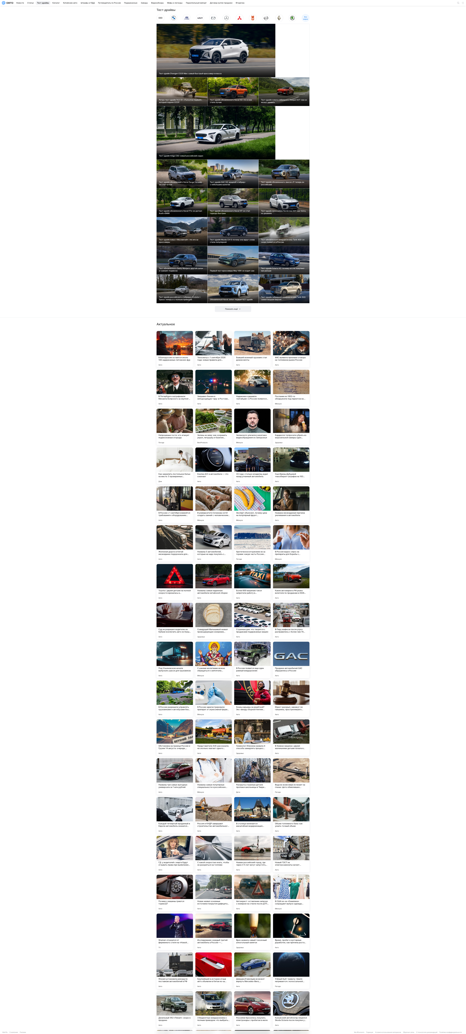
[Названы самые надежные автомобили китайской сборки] (213, 582)
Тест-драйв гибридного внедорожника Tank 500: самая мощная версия (283, 298)
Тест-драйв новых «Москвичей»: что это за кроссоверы (178, 241)
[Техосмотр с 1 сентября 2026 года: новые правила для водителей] (213, 349)
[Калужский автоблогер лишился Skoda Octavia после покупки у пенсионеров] (291, 1009)
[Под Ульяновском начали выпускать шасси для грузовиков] (175, 660)
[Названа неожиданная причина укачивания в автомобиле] (291, 504)
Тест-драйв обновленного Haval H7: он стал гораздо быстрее (230, 212)
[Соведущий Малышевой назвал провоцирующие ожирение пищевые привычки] (213, 621)
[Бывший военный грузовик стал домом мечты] (252, 349)
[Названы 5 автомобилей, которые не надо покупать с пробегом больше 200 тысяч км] (213, 543)
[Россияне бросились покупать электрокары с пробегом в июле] (252, 1009)
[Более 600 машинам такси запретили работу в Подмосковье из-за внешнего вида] (252, 582)
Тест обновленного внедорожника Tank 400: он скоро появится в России (282, 241)
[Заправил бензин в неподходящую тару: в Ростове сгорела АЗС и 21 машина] (213, 388)
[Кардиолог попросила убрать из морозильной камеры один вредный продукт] (291, 427)
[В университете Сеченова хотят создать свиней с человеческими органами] (213, 504)
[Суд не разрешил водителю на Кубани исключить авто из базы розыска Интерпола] (175, 621)
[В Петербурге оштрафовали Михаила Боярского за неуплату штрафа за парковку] (175, 388)
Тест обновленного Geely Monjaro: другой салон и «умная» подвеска (181, 269)
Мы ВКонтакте (359, 1032)
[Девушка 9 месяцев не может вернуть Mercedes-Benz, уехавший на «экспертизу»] (252, 970)
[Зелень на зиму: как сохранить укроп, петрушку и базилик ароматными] (213, 427)
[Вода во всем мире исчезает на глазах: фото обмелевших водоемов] (291, 776)
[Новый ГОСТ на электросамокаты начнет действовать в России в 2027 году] (291, 854)
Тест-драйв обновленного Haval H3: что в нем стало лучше (231, 101)
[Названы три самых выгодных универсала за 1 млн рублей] (175, 776)
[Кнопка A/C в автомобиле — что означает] (213, 466)
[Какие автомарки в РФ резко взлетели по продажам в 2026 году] (291, 582)
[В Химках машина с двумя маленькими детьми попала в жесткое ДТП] (291, 737)
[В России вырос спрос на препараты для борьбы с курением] (291, 543)
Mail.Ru (5, 1032)
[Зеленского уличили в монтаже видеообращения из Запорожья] (252, 427)
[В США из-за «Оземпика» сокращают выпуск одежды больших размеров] (291, 893)
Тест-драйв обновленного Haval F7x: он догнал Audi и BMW (180, 212)
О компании (13, 1032)
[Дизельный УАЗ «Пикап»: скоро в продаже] (175, 1009)
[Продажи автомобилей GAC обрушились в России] (291, 660)
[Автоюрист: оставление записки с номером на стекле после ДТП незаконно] (252, 893)
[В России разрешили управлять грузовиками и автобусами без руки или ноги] (175, 699)
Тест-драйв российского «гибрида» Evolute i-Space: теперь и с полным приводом (180, 298)
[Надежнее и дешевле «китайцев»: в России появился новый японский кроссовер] (252, 388)
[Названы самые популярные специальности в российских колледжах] (213, 776)
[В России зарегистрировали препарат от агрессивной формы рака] (213, 699)
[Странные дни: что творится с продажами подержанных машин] (252, 621)
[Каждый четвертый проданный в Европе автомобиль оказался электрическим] (175, 815)
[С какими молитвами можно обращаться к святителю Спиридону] (213, 660)
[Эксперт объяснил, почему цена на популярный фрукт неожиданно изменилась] (252, 504)
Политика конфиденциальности (450, 1032)
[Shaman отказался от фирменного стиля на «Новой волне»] (175, 932)
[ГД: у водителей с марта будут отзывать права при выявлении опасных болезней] (175, 854)
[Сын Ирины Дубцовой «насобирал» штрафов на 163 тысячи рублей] (291, 466)
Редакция (369, 1032)
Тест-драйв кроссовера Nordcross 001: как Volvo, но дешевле (283, 212)
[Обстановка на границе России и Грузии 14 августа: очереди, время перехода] (175, 737)
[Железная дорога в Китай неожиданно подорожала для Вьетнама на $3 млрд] (175, 543)
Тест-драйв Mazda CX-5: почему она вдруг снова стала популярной (232, 241)
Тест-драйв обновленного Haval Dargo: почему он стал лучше (180, 183)
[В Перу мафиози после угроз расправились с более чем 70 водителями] (291, 621)
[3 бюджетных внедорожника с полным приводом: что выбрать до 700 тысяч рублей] (213, 1009)
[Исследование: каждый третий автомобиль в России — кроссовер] (213, 932)
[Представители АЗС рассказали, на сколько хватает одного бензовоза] (213, 737)
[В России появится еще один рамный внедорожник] (252, 660)
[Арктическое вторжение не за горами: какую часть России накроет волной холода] (252, 543)
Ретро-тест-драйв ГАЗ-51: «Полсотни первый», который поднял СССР (180, 101)
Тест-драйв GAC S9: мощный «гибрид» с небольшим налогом (227, 183)
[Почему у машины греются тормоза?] (175, 893)
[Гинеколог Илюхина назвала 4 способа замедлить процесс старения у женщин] (252, 737)
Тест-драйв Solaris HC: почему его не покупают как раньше (282, 269)
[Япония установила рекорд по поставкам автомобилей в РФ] (175, 970)
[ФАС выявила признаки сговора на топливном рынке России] (291, 349)
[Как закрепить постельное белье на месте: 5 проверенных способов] (175, 466)
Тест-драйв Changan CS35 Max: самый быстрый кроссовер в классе (190, 73)
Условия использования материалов (388, 1032)
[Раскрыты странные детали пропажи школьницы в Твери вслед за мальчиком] (252, 776)
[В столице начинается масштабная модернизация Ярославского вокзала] (252, 815)
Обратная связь (408, 1032)
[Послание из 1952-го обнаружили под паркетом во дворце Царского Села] (291, 388)
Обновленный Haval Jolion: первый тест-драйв (231, 299)
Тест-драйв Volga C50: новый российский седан (181, 156)
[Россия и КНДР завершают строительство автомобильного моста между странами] (213, 815)
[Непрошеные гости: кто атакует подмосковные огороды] (175, 427)
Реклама (23, 1032)
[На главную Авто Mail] (9, 3)
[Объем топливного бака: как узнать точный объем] (291, 815)
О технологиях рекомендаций (426, 1032)
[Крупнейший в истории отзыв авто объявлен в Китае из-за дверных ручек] (213, 970)
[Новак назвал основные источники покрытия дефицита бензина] (213, 893)
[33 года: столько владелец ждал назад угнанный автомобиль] (252, 466)
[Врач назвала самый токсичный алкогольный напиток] (252, 932)
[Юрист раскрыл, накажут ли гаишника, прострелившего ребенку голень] (291, 699)
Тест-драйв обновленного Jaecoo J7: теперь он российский (282, 183)
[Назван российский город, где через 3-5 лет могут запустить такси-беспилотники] (252, 854)
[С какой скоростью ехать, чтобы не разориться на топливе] (213, 854)
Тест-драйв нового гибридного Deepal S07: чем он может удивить (284, 101)
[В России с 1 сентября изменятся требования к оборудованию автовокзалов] (175, 504)
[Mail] (3, 3)
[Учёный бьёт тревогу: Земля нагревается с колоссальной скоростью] (291, 970)
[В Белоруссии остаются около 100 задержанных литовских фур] (175, 349)
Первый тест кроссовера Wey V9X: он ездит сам (232, 271)
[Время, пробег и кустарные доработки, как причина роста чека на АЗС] (291, 932)
